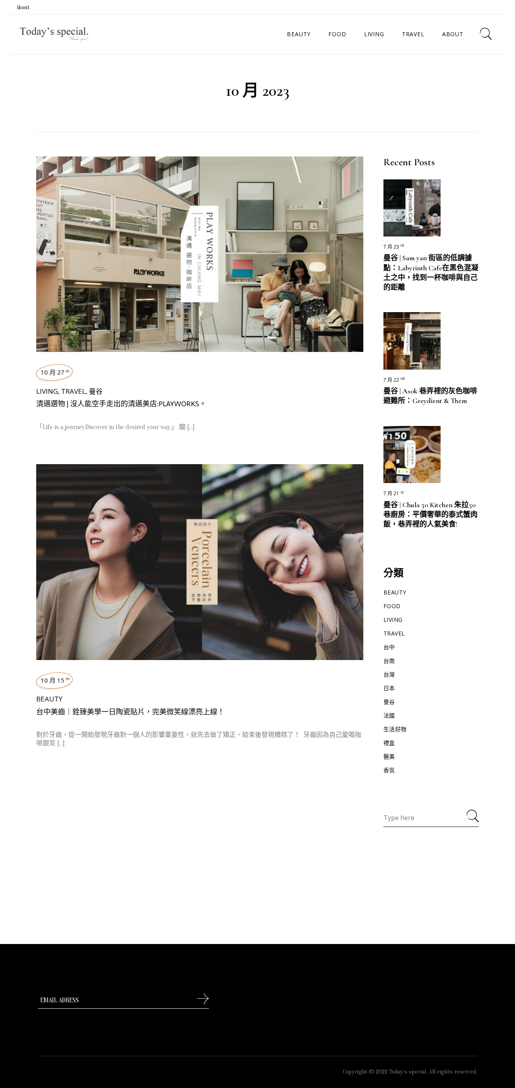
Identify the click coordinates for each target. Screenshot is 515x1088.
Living (47, 391)
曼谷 (96, 391)
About (23, 7)
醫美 (389, 756)
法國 (389, 715)
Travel (73, 391)
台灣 (389, 674)
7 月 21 (393, 493)
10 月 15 (55, 680)
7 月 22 (394, 379)
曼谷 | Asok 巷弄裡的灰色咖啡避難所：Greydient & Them (430, 396)
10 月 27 (55, 372)
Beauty (49, 698)
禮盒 (389, 743)
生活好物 (395, 729)
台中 (389, 647)
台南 (389, 660)
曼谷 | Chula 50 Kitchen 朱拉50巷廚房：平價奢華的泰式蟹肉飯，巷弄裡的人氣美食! (430, 514)
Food (392, 606)
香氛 (389, 770)
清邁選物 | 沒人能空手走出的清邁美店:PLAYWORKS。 (121, 403)
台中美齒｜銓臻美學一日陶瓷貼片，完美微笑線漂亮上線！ (130, 712)
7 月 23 (393, 246)
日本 (389, 688)
